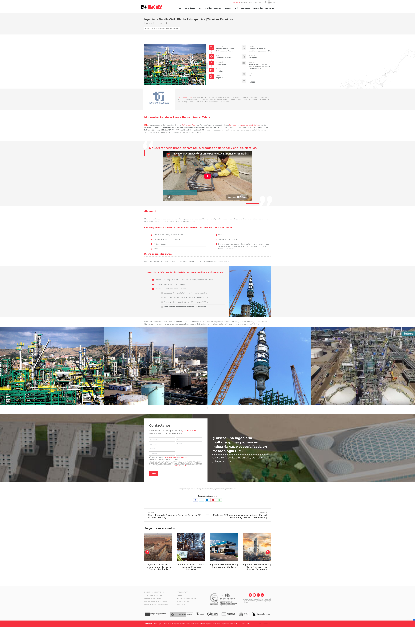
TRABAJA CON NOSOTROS (153, 595)
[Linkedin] (262, 595)
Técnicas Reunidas (185, 97)
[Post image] (158, 547)
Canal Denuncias (217, 624)
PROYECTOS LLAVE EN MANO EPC (155, 601)
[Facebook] (250, 595)
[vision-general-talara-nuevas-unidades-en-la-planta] (156, 366)
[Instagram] (258, 595)
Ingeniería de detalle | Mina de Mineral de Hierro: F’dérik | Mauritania (158, 566)
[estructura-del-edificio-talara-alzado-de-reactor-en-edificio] (259, 366)
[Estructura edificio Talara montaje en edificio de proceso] (52, 366)
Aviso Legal (183, 457)
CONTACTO (181, 604)
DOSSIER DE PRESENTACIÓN (154, 592)
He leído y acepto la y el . (170, 457)
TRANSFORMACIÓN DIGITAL (186, 598)
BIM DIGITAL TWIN (183, 601)
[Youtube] (254, 595)
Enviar (153, 474)
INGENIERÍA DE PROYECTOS (153, 598)
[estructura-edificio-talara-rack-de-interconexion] (363, 366)
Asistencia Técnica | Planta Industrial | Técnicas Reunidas (191, 566)
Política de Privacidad (171, 457)
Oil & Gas (233, 489)
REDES (179, 595)
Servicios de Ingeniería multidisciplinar (244, 125)
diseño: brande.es (264, 624)
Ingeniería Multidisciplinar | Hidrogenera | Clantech (224, 565)
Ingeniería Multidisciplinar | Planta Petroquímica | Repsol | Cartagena (257, 566)
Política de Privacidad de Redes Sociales (237, 624)
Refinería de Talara (189, 125)
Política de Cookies (169, 624)
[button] (147, 64)
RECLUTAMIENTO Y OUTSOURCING (156, 604)
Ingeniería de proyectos (222, 489)
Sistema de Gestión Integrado (201, 624)
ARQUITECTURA (182, 592)
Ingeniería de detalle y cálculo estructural (200, 489)
